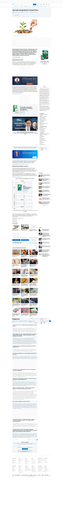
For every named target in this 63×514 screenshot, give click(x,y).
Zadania (13, 468)
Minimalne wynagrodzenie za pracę (23, 164)
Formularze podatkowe (42, 131)
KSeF (48, 6)
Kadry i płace (13, 470)
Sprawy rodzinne (27, 459)
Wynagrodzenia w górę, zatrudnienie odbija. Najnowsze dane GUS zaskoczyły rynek (44, 95)
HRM (19, 463)
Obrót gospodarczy (25, 320)
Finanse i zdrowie (33, 463)
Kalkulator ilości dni (42, 124)
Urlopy (19, 461)
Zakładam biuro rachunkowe (41, 459)
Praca (25, 462)
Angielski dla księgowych (30, 321)
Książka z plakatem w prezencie (24, 110)
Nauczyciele (20, 468)
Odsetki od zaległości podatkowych (44, 123)
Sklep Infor (26, 463)
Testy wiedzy (20, 472)
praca (26, 87)
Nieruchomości (41, 6)
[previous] (28, 439)
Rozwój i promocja (14, 469)
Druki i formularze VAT (42, 130)
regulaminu (25, 447)
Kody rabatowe (45, 468)
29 (47, 149)
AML (38, 463)
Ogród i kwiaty (45, 462)
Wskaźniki (42, 132)
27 (44, 149)
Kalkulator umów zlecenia (43, 118)
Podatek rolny (41, 141)
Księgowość (15, 6)
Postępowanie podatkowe (43, 128)
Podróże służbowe (40, 469)
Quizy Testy (41, 143)
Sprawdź (22, 113)
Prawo (29, 6)
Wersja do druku (17, 237)
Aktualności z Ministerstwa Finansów (22, 321)
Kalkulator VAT (41, 122)
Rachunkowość (41, 127)
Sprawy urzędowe (27, 461)
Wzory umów (45, 469)
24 (40, 149)
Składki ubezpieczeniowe (40, 468)
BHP (19, 462)
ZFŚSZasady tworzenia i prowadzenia (27, 187)
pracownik (18, 235)
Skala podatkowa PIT (42, 136)
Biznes (22, 6)
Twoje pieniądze (34, 6)
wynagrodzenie (14, 235)
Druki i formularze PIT (42, 129)
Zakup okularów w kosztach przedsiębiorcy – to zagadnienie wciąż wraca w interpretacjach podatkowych (44, 110)
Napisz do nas (25, 237)
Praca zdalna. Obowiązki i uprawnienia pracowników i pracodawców (26, 108)
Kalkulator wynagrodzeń (42, 117)
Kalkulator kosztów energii (43, 120)
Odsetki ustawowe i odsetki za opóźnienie (44, 133)
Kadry (19, 6)
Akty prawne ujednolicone (27, 470)
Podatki (17, 320)
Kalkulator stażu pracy (34, 470)
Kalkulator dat (41, 125)
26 (43, 149)
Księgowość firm (14, 458)
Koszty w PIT (41, 137)
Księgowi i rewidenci (14, 321)
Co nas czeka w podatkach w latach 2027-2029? (44, 104)
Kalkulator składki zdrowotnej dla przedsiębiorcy (43, 115)
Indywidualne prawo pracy (21, 459)
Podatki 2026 (41, 173)
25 (41, 149)
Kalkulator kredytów (42, 121)
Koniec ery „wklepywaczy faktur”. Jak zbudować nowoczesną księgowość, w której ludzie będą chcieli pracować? (44, 102)
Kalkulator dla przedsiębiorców (43, 116)
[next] (37, 439)
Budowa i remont (46, 461)
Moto (37, 6)
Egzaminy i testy (20, 469)
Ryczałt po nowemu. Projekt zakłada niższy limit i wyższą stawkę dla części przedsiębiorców (44, 99)
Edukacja (45, 6)
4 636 (35, 439)
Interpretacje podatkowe (42, 144)
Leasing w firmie (33, 462)
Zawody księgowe (14, 462)
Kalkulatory (42, 113)
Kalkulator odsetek (33, 469)
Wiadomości (13, 320)
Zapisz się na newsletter (34, 237)
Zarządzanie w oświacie (21, 470)
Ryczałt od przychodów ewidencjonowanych (42, 139)
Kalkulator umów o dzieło (42, 119)
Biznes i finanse (33, 459)
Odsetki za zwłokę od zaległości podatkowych (43, 135)
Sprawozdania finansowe (40, 462)
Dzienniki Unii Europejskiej (28, 469)
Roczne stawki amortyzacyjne (43, 140)
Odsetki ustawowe (40, 470)
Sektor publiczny (26, 6)
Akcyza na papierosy (42, 142)
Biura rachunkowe (40, 458)
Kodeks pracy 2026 (44, 61)
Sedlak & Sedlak (17, 15)
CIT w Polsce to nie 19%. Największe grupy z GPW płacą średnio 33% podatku (44, 89)
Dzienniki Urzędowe (27, 468)
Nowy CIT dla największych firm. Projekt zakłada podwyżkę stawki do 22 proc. (44, 97)
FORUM (22, 218)
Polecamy (40, 227)
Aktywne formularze (44, 126)
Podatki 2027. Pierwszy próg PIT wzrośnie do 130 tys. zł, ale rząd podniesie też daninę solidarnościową (44, 93)
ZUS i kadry (29, 320)
